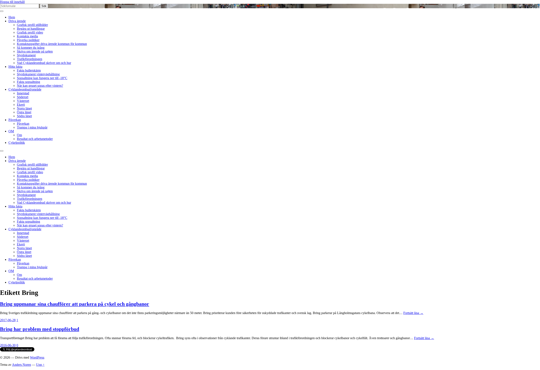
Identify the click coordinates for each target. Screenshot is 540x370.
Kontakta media (27, 36)
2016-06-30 (8, 345)
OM (11, 131)
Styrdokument (26, 55)
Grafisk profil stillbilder (32, 25)
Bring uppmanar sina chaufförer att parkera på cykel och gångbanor (74, 304)
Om (19, 135)
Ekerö (21, 104)
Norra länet (24, 108)
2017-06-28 (8, 320)
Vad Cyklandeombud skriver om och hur (44, 63)
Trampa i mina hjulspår (32, 127)
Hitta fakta (15, 66)
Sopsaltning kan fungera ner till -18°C (42, 78)
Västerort (23, 101)
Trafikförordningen (29, 59)
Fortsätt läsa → (413, 313)
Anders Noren (21, 364)
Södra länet (24, 116)
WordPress (37, 357)
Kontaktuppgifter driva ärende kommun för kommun (52, 44)
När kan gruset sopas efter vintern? (40, 85)
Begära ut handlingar (31, 28)
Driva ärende (17, 21)
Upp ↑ (40, 364)
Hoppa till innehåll (12, 2)
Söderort (22, 97)
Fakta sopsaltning (28, 82)
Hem (11, 17)
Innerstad (23, 93)
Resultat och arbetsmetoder (35, 139)
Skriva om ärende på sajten (35, 51)
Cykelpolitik (16, 142)
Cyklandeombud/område (24, 89)
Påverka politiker (28, 40)
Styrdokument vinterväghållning (38, 74)
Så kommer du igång (31, 47)
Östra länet (24, 112)
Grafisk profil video (30, 32)
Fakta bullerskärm (29, 70)
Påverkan (14, 120)
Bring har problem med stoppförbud (39, 329)
